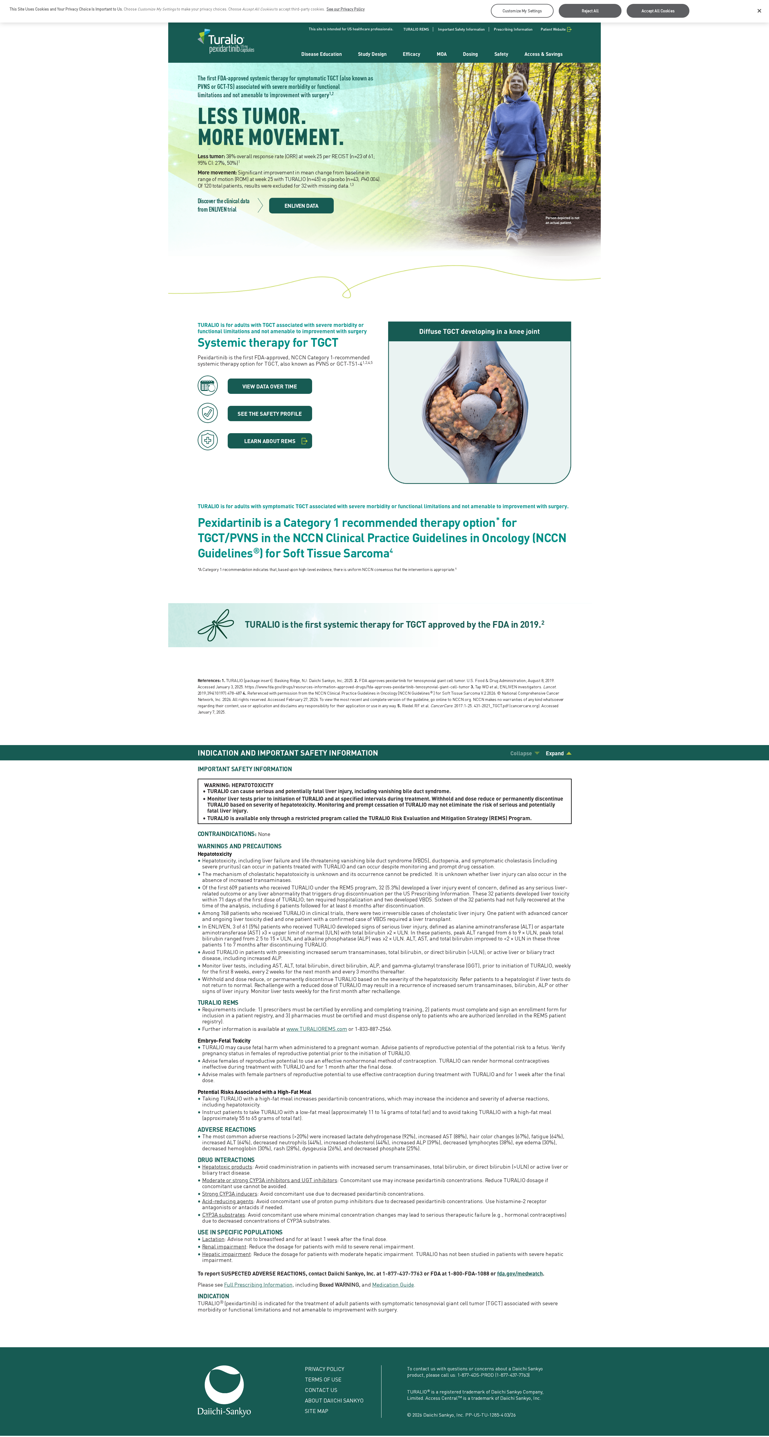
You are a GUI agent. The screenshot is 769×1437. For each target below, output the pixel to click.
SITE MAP (316, 1410)
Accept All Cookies (658, 10)
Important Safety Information (461, 29)
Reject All (590, 10)
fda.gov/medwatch (520, 1273)
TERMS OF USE (323, 1379)
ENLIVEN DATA (301, 205)
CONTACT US (321, 1389)
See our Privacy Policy (346, 8)
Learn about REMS (270, 440)
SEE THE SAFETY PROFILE (270, 413)
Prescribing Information (513, 29)
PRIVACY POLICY (324, 1368)
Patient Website (553, 29)
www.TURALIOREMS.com (317, 1028)
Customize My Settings (522, 10)
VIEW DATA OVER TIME (269, 386)
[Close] (759, 10)
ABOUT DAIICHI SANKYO (334, 1400)
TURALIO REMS (416, 29)
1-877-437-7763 (512, 1375)
